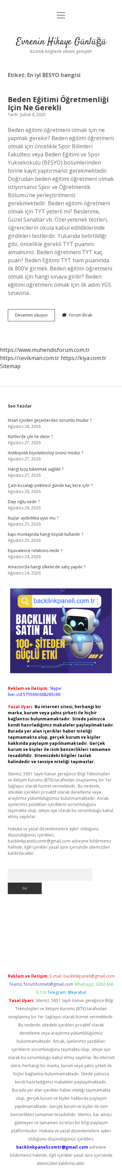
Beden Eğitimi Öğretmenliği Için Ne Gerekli (58, 103)
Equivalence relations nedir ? (35, 550)
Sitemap (10, 366)
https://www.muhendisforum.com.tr (45, 350)
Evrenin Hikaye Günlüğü (61, 42)
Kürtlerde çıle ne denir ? (30, 436)
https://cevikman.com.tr (29, 358)
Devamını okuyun (35, 316)
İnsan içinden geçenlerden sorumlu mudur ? (50, 420)
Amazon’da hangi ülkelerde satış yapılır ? (46, 567)
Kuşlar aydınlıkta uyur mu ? (33, 518)
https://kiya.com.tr (83, 358)
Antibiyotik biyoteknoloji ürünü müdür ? (45, 453)
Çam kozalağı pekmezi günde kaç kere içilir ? (50, 485)
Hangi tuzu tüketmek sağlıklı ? (35, 469)
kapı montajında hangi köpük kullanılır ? (45, 534)
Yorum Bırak (80, 315)
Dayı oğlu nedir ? (24, 502)
